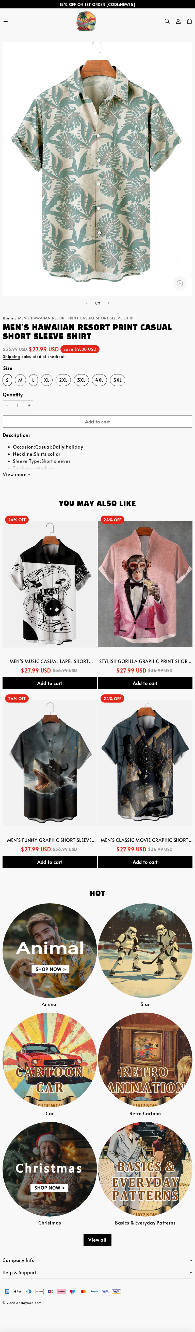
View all (97, 1240)
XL (47, 380)
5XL (117, 380)
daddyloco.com (29, 1302)
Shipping (11, 356)
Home (8, 317)
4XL (99, 380)
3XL (81, 380)
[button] (5, 21)
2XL (63, 380)
